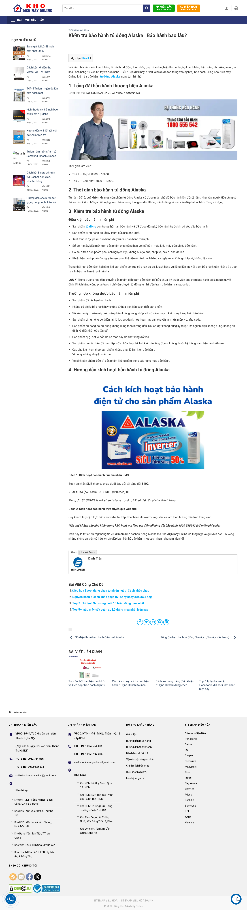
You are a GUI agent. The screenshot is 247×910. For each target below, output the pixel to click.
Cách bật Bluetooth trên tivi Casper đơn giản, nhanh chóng (41, 177)
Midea (188, 794)
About (74, 552)
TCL (187, 811)
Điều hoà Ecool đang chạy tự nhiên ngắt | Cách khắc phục (110, 590)
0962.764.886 (164, 8)
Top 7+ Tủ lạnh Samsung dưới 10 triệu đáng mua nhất (108, 603)
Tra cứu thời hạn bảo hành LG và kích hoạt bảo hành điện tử (87, 683)
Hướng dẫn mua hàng (138, 740)
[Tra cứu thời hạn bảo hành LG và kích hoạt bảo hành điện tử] (88, 667)
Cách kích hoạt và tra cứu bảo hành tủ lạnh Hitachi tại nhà (130, 683)
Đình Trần (95, 558)
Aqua (188, 816)
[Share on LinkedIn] (166, 622)
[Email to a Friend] (153, 622)
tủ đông (91, 226)
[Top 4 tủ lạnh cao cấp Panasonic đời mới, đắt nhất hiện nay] (218, 667)
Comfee (189, 789)
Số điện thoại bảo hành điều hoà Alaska (99, 637)
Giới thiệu (131, 734)
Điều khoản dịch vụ (136, 772)
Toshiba (189, 800)
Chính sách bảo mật (137, 765)
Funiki (188, 777)
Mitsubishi (191, 766)
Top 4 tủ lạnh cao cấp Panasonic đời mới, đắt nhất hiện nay (217, 685)
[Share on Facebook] (140, 622)
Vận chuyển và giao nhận (140, 759)
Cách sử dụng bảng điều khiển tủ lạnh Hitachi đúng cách (174, 683)
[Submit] (146, 8)
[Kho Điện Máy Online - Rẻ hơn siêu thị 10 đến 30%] (33, 8)
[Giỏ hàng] (236, 8)
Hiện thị (86, 58)
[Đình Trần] (78, 563)
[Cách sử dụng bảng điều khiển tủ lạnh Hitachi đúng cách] (175, 667)
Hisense (189, 822)
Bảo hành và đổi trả (137, 753)
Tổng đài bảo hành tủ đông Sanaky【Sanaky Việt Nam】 (196, 637)
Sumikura (190, 761)
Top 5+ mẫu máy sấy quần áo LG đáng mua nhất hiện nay (110, 609)
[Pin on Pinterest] (160, 622)
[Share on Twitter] (147, 622)
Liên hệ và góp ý (135, 778)
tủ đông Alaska (110, 76)
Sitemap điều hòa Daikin (137, 900)
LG (186, 749)
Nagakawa (191, 783)
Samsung (190, 805)
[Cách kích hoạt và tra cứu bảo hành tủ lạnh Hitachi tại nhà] (131, 667)
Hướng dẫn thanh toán (139, 747)
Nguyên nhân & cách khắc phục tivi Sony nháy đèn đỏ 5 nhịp (112, 597)
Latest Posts (88, 552)
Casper (189, 755)
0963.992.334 (188, 8)
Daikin (188, 744)
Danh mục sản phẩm (30, 20)
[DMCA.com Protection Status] (20, 888)
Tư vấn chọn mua (79, 30)
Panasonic (191, 738)
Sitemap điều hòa (105, 900)
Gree (187, 772)
